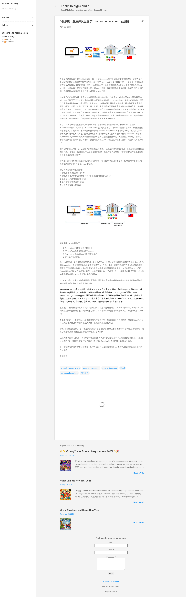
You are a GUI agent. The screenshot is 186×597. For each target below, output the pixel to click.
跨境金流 (84, 373)
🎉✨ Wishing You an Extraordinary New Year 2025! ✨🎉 (89, 451)
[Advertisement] (159, 54)
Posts (8, 39)
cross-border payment (70, 368)
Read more (138, 473)
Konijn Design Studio (75, 6)
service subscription (69, 373)
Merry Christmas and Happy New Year (79, 510)
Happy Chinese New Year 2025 (75, 480)
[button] (142, 21)
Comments (11, 42)
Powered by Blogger (111, 581)
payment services (109, 368)
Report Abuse (111, 591)
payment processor (91, 368)
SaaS (122, 368)
